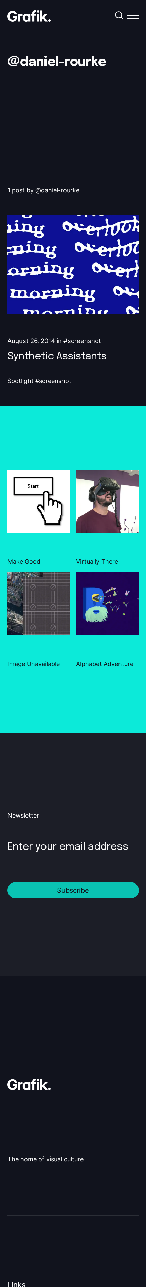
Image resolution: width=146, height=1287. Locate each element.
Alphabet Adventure (104, 663)
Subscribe (73, 890)
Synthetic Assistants (57, 356)
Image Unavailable (33, 663)
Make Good (23, 561)
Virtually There (97, 561)
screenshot (84, 340)
